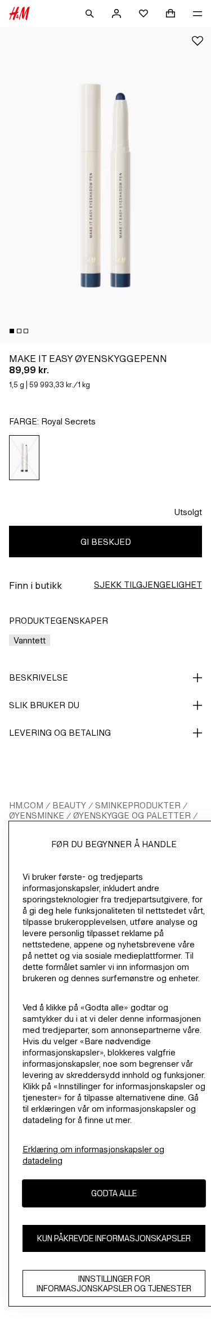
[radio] (24, 458)
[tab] (12, 331)
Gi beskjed (105, 542)
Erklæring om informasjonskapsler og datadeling (93, 1154)
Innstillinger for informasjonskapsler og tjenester (114, 1283)
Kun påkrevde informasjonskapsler (114, 1238)
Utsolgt (188, 512)
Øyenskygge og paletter (132, 815)
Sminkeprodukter (138, 805)
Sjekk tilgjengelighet (148, 584)
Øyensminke (36, 815)
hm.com (26, 805)
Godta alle (114, 1193)
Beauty (69, 805)
